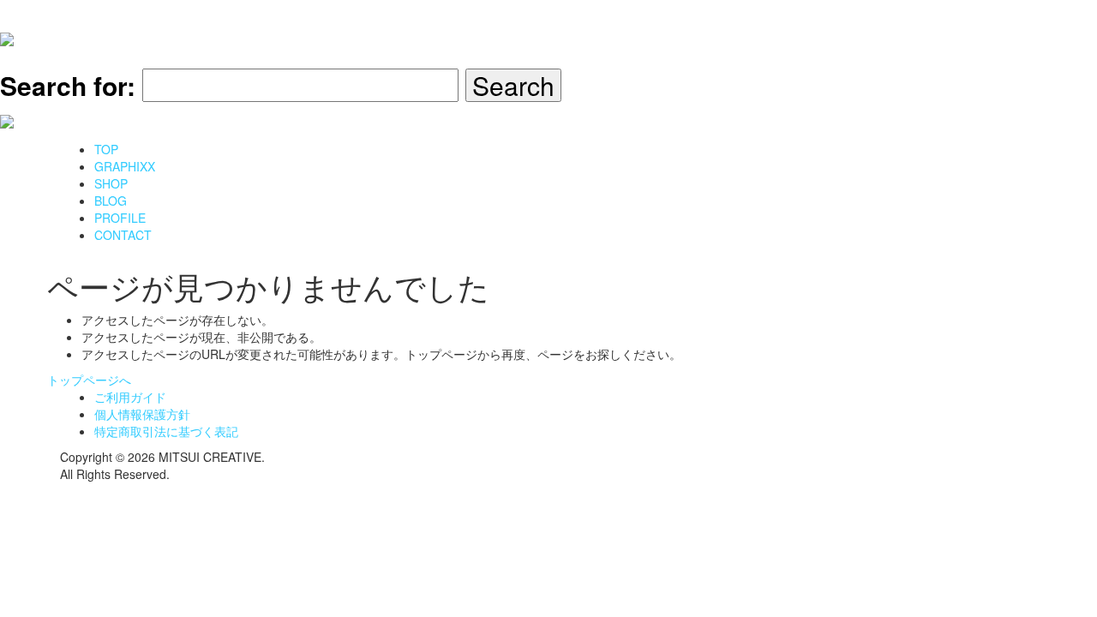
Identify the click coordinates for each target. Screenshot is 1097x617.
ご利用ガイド (130, 396)
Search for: (67, 85)
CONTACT (123, 234)
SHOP (111, 183)
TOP (106, 149)
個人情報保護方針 (142, 413)
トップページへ (89, 379)
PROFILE (120, 217)
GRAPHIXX (124, 166)
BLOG (110, 200)
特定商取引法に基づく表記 (166, 431)
